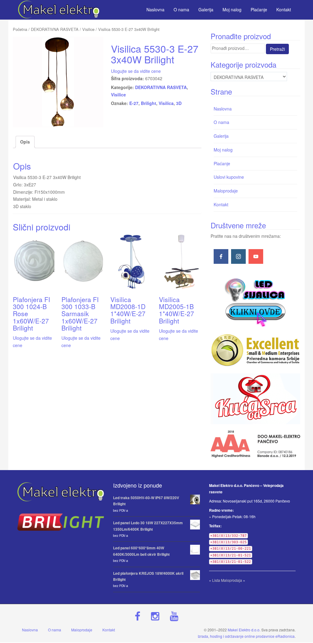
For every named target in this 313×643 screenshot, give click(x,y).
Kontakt (221, 204)
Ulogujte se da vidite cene (136, 71)
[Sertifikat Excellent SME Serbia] (255, 350)
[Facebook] (221, 256)
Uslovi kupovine (229, 177)
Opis (25, 142)
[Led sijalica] (255, 302)
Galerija (221, 136)
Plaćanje (222, 163)
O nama (221, 122)
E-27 (133, 103)
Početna (20, 29)
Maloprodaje (226, 191)
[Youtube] (256, 256)
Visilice (88, 29)
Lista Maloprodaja (227, 580)
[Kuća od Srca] (255, 398)
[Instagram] (238, 256)
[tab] (25, 142)
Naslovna (223, 109)
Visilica (166, 103)
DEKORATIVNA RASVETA (55, 29)
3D (179, 103)
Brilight (148, 103)
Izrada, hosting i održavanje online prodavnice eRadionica (246, 636)
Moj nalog (223, 150)
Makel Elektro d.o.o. (244, 629)
